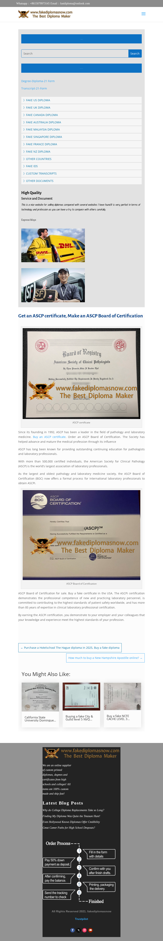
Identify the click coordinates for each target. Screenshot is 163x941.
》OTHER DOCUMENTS (38, 181)
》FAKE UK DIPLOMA (36, 107)
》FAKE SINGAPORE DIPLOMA (42, 137)
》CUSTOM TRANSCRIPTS (40, 173)
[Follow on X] (78, 930)
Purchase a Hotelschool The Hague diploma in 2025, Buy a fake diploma (69, 648)
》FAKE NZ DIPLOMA (36, 151)
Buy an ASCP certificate (49, 437)
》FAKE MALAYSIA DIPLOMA (41, 129)
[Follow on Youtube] (90, 930)
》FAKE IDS (30, 166)
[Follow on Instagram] (84, 930)
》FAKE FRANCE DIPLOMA (40, 144)
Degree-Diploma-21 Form (38, 81)
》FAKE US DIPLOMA (36, 100)
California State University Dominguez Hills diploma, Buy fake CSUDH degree (40, 719)
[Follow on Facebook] (72, 930)
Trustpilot (81, 918)
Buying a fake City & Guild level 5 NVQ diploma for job (79, 718)
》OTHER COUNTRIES (37, 159)
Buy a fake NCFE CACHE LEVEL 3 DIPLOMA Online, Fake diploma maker (122, 717)
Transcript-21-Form (34, 88)
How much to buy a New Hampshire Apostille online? (105, 658)
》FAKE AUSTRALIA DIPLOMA (42, 122)
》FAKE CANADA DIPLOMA (40, 115)
